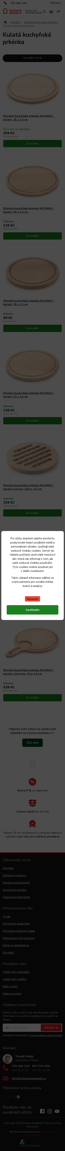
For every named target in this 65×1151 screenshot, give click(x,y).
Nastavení (32, 598)
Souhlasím (32, 610)
